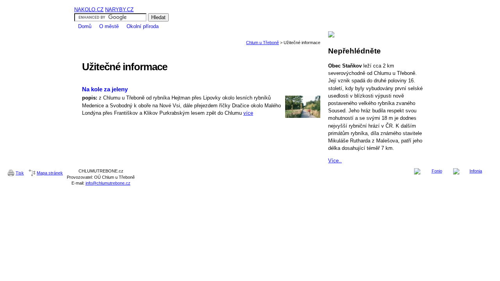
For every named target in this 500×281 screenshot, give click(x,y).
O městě (109, 26)
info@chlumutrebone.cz (108, 183)
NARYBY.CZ (119, 9)
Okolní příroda (143, 26)
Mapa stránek (50, 173)
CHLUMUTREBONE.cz (250, 3)
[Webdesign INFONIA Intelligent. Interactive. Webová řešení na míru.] (472, 171)
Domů (84, 26)
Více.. (335, 161)
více (248, 113)
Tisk (20, 173)
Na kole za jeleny (105, 89)
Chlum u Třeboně (262, 42)
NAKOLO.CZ (89, 9)
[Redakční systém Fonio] (433, 171)
